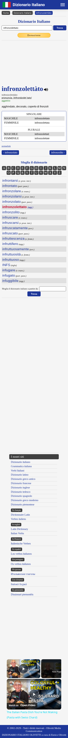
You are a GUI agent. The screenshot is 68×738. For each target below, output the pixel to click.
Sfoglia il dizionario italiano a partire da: (20, 288)
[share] (55, 682)
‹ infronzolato (10, 152)
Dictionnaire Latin (20, 514)
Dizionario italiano (20, 462)
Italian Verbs (17, 533)
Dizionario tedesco (20, 491)
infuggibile (10, 281)
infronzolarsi (12, 196)
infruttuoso (10, 259)
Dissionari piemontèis (22, 594)
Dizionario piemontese (22, 504)
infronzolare (11, 191)
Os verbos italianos (21, 564)
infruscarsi (10, 223)
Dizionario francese (21, 483)
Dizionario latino (19, 474)
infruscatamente (15, 228)
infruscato (10, 233)
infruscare (10, 217)
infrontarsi (10, 180)
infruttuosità (11, 254)
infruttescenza (13, 238)
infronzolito (11, 212)
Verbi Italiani (17, 470)
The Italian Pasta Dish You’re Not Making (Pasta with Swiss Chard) (34, 683)
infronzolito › (58, 152)
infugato (8, 275)
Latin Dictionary (19, 529)
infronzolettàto (43, 13)
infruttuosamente (15, 249)
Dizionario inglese (20, 487)
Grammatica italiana (21, 466)
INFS (6, 265)
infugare (8, 270)
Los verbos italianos (21, 553)
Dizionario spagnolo (21, 496)
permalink (6, 146)
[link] (11, 683)
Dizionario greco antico (23, 479)
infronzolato (11, 201)
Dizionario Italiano (23, 13)
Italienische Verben (21, 543)
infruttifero (10, 244)
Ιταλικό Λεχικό (19, 584)
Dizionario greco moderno (24, 500)
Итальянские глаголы (23, 574)
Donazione (34, 35)
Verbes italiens (18, 519)
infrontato (9, 186)
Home (6, 13)
